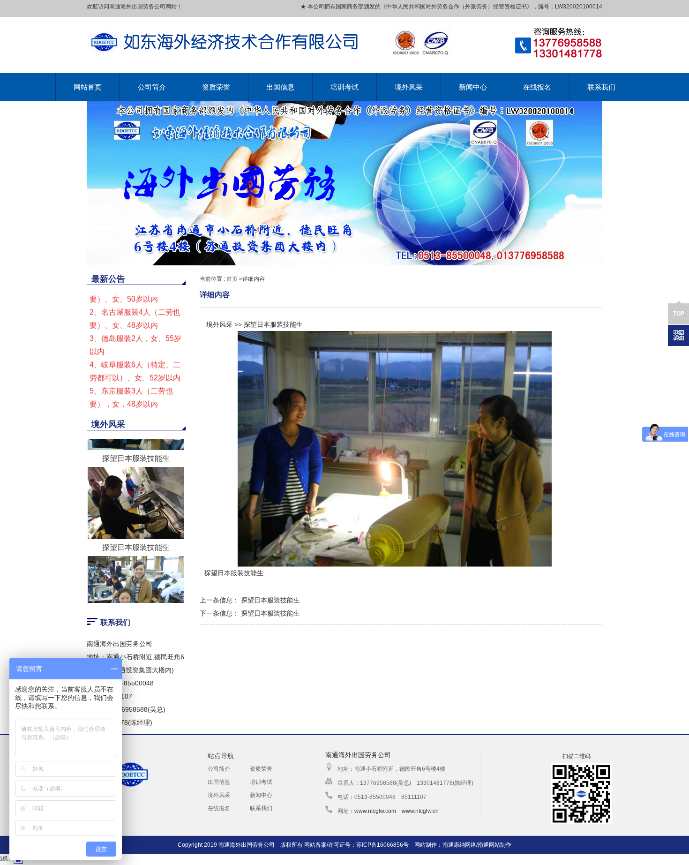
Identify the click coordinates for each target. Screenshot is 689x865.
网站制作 (425, 845)
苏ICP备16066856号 (382, 845)
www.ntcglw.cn (420, 811)
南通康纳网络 (459, 845)
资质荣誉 (216, 87)
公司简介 (152, 87)
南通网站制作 (494, 845)
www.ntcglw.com (375, 811)
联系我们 (601, 87)
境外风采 (409, 87)
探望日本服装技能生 (136, 507)
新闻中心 (473, 87)
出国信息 (280, 87)
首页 (232, 279)
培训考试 (344, 87)
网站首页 (88, 87)
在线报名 (537, 87)
